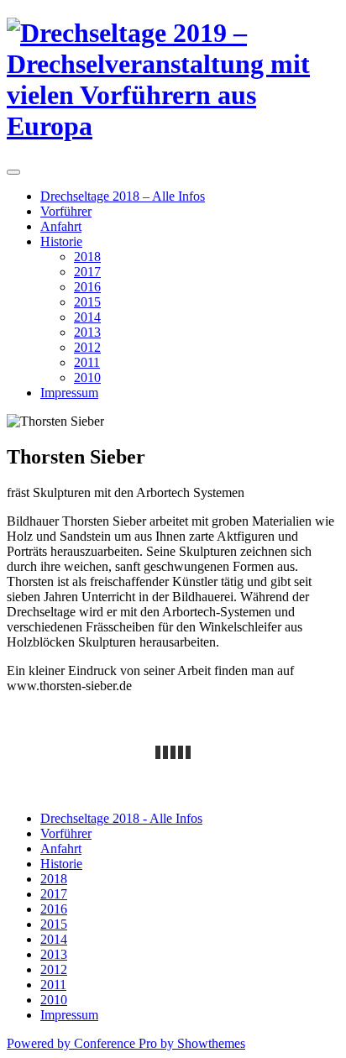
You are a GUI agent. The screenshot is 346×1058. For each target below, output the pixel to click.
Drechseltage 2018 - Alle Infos (121, 818)
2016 (87, 287)
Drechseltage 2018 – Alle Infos (122, 196)
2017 (87, 271)
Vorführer (66, 211)
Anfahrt (60, 226)
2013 (87, 332)
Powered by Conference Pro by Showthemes (126, 1043)
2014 (87, 317)
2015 (87, 302)
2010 (87, 377)
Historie (61, 241)
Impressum (69, 392)
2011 (87, 362)
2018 (87, 256)
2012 (87, 347)
